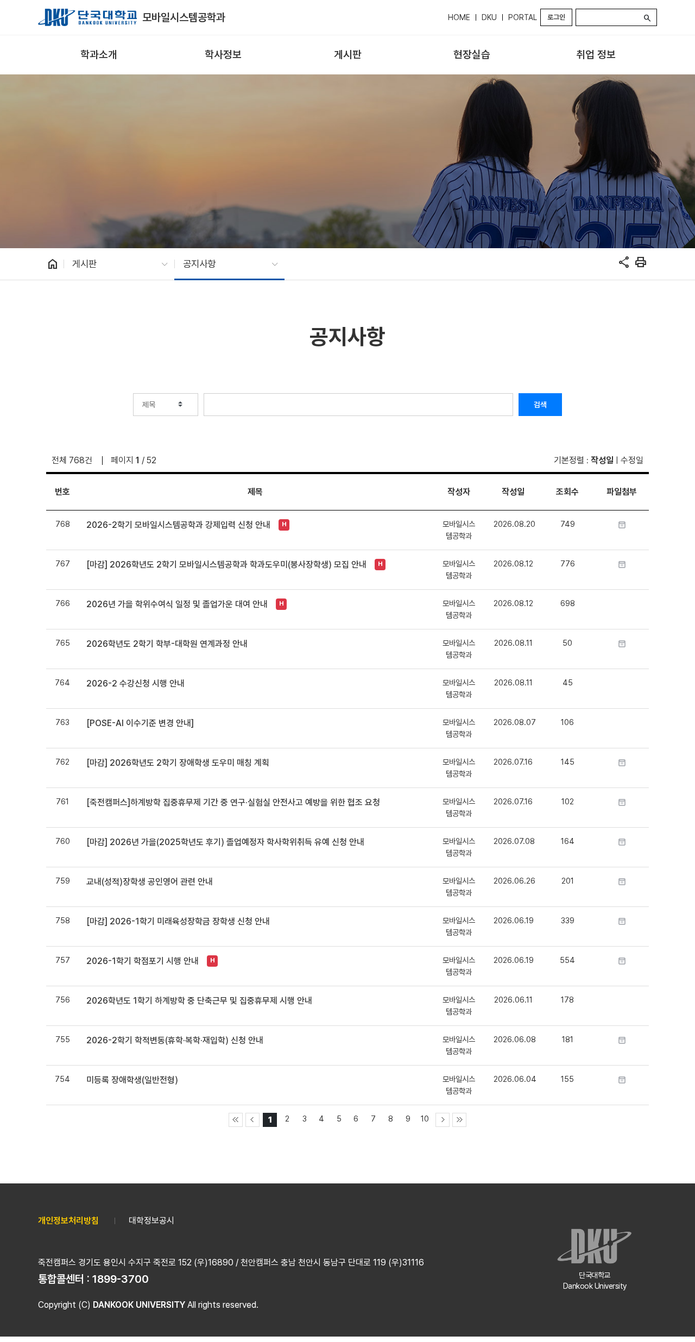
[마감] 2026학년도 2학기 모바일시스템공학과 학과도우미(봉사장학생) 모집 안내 (226, 564)
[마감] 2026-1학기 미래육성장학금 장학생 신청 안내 (178, 921)
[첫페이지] (236, 1120)
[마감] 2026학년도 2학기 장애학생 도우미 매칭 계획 (177, 763)
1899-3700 (120, 1279)
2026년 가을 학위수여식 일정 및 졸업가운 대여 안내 (177, 604)
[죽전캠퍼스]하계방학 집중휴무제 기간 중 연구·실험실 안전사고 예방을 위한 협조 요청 (233, 802)
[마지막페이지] (459, 1120)
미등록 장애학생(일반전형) (132, 1080)
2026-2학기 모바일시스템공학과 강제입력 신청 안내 (178, 525)
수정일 (632, 460)
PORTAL (522, 17)
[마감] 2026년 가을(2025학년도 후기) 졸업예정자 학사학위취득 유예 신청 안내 (225, 842)
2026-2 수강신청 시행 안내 (135, 683)
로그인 (556, 17)
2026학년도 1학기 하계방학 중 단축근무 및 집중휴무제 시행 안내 (199, 1001)
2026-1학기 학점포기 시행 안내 (142, 961)
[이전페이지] (252, 1120)
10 (425, 1118)
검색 (540, 404)
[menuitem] (99, 55)
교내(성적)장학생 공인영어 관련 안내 (149, 882)
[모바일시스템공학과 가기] (87, 17)
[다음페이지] (442, 1120)
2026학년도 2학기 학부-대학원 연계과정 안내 (167, 644)
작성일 (602, 460)
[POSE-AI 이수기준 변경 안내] (140, 723)
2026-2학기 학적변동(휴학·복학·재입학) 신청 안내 (174, 1040)
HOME (459, 17)
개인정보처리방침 (68, 1220)
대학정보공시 (151, 1220)
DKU (489, 17)
